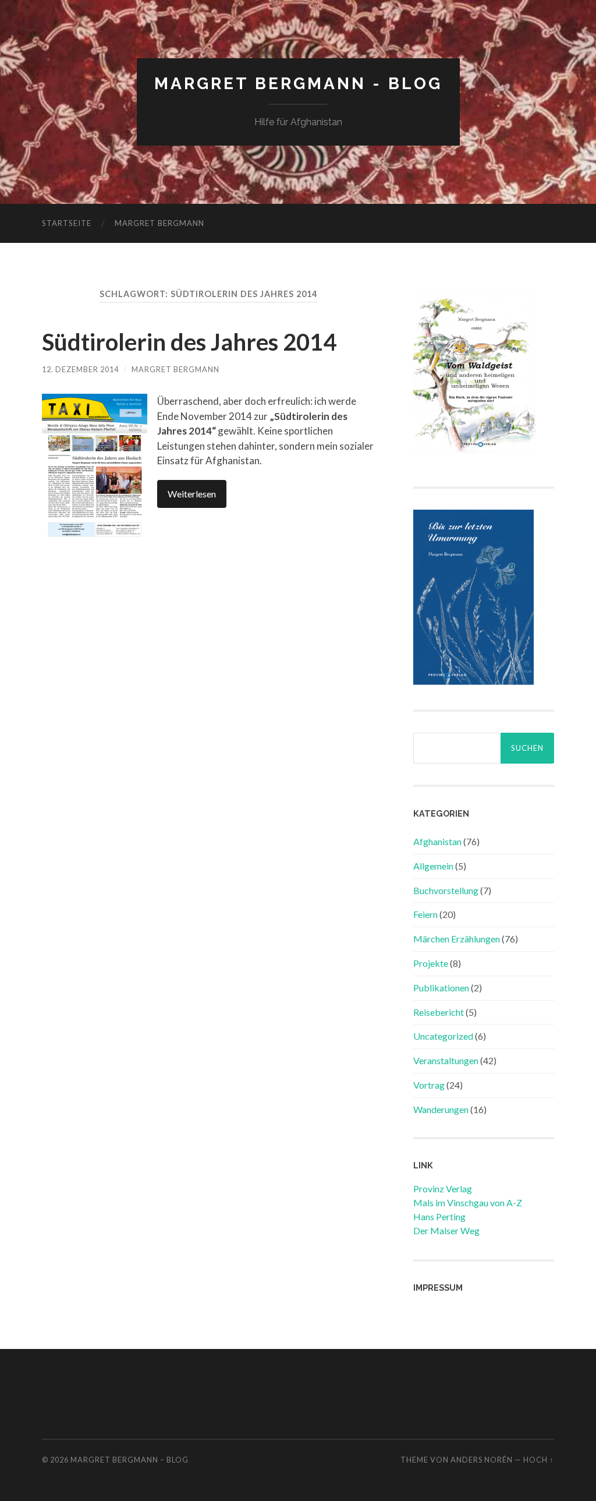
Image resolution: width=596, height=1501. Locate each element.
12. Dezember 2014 (80, 369)
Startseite (66, 223)
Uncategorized (443, 1035)
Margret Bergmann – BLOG (129, 1459)
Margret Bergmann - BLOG (298, 83)
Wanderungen (441, 1109)
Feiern (425, 914)
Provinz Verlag (442, 1188)
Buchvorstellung (445, 890)
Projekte (430, 963)
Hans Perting (439, 1216)
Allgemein (433, 865)
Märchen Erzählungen (456, 938)
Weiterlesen (192, 493)
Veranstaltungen (445, 1060)
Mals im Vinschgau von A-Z (467, 1202)
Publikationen (441, 987)
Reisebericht (438, 1012)
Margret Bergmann (159, 223)
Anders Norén (481, 1459)
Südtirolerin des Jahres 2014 (189, 342)
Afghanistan (437, 841)
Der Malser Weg (446, 1230)
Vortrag (429, 1084)
